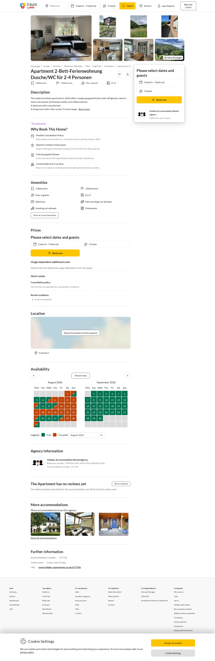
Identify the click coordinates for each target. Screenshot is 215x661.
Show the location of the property (80, 332)
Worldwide (46, 609)
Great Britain (14, 605)
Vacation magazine (82, 596)
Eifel (88, 66)
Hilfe (77, 605)
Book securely (80, 600)
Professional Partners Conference (154, 600)
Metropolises (47, 613)
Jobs (176, 596)
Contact (78, 613)
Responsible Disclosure (183, 630)
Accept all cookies (173, 643)
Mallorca (45, 592)
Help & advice (113, 596)
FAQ (77, 609)
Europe (46, 66)
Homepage (35, 66)
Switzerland (14, 600)
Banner (111, 600)
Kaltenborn (109, 66)
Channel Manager (148, 592)
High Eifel (97, 66)
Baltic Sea (46, 600)
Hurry (176, 600)
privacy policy (27, 652)
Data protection (180, 622)
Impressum (178, 626)
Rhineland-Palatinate (73, 66)
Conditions (178, 618)
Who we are (178, 592)
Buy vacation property (183, 609)
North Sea (46, 596)
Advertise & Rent (114, 592)
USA (11, 609)
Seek (77, 592)
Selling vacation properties (184, 613)
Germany (57, 66)
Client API (145, 596)
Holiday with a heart (182, 605)
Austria (12, 596)
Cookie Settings (173, 653)
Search (130, 6)
